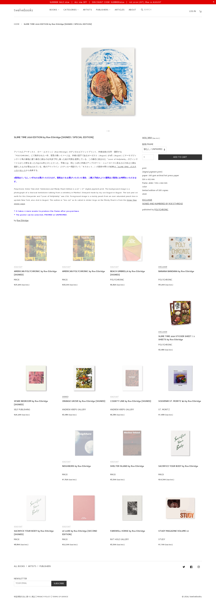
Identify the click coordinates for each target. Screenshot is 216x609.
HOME (16, 24)
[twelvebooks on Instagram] (198, 567)
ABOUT (132, 10)
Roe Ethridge (23, 220)
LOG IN (192, 11)
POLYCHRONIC (161, 210)
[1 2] (108, 81)
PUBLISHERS (102, 10)
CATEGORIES (70, 10)
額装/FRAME (147, 144)
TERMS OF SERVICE (60, 596)
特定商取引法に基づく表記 (24, 596)
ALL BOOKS (19, 566)
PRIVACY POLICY (43, 596)
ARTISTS (87, 10)
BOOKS (54, 10)
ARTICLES (120, 10)
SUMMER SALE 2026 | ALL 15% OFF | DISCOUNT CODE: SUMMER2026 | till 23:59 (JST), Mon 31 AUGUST (105, 2)
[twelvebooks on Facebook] (191, 567)
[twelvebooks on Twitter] (184, 567)
